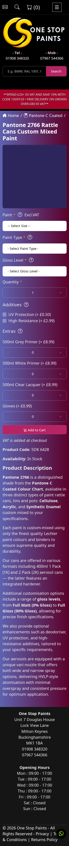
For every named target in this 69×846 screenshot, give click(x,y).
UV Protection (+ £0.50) (29, 314)
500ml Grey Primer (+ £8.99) (28, 341)
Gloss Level (15, 260)
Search (56, 71)
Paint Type (14, 237)
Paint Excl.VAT (21, 214)
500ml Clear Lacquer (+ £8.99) (30, 384)
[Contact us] (5, 7)
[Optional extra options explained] (20, 331)
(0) (36, 7)
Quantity (12, 281)
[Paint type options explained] (29, 237)
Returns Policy (44, 839)
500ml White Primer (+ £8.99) (29, 363)
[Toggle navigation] (57, 7)
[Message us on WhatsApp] (61, 834)
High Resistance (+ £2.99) (31, 320)
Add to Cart (36, 430)
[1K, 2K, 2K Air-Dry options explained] (20, 214)
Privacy (42, 833)
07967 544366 (51, 58)
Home (13, 115)
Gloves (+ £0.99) (17, 406)
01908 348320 (17, 58)
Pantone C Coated (45, 115)
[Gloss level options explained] (31, 260)
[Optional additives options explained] (26, 304)
